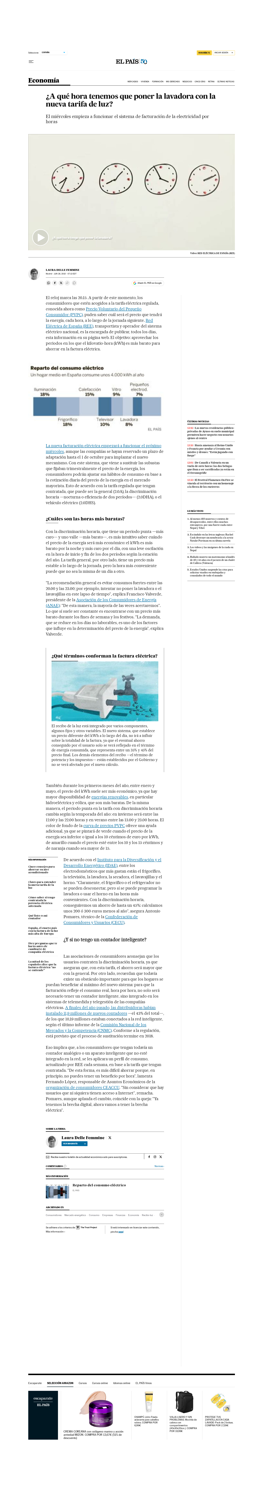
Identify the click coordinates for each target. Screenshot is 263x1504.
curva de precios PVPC (104, 825)
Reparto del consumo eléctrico (99, 1185)
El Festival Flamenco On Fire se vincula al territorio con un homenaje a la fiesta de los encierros (210, 483)
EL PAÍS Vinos (144, 1383)
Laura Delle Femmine (62, 270)
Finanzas (120, 1215)
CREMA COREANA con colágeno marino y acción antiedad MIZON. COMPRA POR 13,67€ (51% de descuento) (93, 1435)
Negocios (187, 81)
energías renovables (109, 796)
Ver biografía (70, 1143)
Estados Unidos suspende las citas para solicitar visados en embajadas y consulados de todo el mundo (211, 572)
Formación (157, 81)
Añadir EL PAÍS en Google (150, 283)
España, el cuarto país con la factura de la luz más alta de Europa (43, 931)
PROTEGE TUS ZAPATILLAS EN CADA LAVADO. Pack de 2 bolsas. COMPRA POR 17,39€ (219, 1421)
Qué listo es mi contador (37, 917)
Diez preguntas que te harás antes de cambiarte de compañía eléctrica (42, 947)
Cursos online (100, 1383)
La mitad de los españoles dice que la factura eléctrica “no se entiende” (42, 966)
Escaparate (35, 1383)
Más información (55, 1231)
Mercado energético (75, 1215)
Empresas (107, 1215)
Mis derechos (173, 81)
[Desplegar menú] (31, 62)
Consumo (94, 1215)
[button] (131, 192)
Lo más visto (195, 511)
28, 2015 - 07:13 (65, 274)
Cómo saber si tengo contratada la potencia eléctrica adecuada (41, 901)
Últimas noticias (198, 421)
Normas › (159, 1166)
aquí (120, 1231)
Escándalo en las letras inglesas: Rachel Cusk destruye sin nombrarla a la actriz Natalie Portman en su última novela (211, 537)
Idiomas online (121, 1383)
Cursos (83, 1383)
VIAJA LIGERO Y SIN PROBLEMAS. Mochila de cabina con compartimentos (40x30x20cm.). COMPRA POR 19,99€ (183, 1424)
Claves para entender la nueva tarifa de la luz (42, 885)
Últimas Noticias (225, 81)
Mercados (133, 81)
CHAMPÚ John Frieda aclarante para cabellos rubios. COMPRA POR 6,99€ (146, 1421)
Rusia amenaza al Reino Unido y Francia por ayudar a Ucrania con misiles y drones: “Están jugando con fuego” (210, 450)
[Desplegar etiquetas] (161, 1214)
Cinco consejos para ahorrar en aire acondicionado (41, 870)
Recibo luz (147, 1215)
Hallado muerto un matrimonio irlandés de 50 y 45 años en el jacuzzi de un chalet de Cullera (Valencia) (212, 559)
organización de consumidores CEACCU (82, 1087)
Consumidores (54, 1215)
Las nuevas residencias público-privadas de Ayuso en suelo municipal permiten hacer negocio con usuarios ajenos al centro (210, 433)
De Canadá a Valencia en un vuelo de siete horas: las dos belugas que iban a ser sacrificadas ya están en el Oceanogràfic (210, 467)
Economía (43, 80)
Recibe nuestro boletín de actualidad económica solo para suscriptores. (89, 1157)
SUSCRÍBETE (204, 52)
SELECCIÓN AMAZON (60, 1383)
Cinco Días (200, 81)
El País (76, 1190)
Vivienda (145, 81)
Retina (211, 81)
